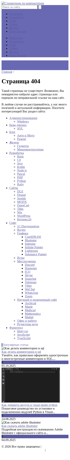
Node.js (22, 170)
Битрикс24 (24, 219)
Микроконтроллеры (30, 149)
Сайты (13, 24)
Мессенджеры (26, 261)
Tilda (20, 208)
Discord (30, 264)
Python (21, 181)
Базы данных (18, 31)
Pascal (21, 174)
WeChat (30, 289)
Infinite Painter (34, 247)
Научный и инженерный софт (37, 299)
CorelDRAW (33, 236)
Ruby (20, 184)
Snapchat (30, 278)
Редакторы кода (27, 324)
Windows (23, 121)
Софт (12, 21)
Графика (22, 233)
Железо (14, 28)
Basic (20, 156)
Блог (12, 132)
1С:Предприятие (28, 226)
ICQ (27, 271)
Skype (29, 275)
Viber (28, 285)
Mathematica (33, 313)
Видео (21, 229)
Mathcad (30, 310)
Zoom (28, 296)
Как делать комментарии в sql (21, 351)
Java (20, 163)
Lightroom (31, 250)
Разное (21, 139)
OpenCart (23, 205)
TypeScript (24, 338)
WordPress (23, 215)
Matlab (29, 317)
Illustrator (31, 240)
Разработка (16, 17)
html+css (22, 331)
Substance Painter (36, 254)
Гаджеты (23, 146)
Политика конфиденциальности (23, 450)
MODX (22, 201)
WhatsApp (31, 292)
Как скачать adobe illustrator (20, 426)
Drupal (21, 195)
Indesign (30, 243)
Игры (20, 257)
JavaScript (23, 334)
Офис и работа (27, 320)
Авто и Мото (25, 135)
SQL (20, 128)
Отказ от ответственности (19, 453)
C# (19, 160)
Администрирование (23, 118)
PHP (20, 177)
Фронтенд (16, 14)
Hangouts (31, 268)
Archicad (30, 303)
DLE (20, 191)
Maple (29, 306)
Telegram (30, 282)
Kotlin (21, 167)
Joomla (21, 198)
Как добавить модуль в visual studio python (29, 405)
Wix (19, 212)
